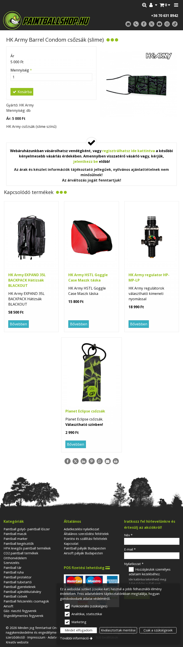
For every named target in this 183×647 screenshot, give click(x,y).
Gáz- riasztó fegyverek (20, 611)
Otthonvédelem (15, 558)
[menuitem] (164, 5)
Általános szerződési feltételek (86, 534)
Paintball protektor (17, 577)
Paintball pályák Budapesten (85, 548)
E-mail (130, 549)
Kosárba (24, 91)
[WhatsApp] (99, 461)
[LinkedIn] (83, 461)
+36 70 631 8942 (164, 15)
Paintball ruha (14, 572)
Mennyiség (21, 70)
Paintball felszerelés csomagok (26, 601)
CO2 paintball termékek (21, 553)
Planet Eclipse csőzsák (85, 411)
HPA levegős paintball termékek (27, 548)
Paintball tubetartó (18, 582)
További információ (74, 638)
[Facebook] (144, 24)
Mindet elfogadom (78, 630)
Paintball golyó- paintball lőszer (27, 529)
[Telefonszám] (136, 24)
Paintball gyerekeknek (19, 587)
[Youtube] (159, 24)
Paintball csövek (15, 596)
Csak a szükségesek (158, 630)
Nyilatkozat (133, 564)
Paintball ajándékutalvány (22, 592)
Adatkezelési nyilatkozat (81, 529)
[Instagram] (167, 24)
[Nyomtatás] (115, 461)
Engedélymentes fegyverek (23, 616)
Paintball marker (15, 539)
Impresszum (36, 637)
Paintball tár (12, 567)
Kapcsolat (71, 543)
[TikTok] (175, 24)
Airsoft (8, 606)
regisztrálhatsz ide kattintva (128, 150)
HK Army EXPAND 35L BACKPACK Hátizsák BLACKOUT (27, 280)
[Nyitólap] (50, 20)
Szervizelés (11, 563)
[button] (176, 5)
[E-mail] (128, 24)
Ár (12, 55)
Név (128, 535)
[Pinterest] (91, 461)
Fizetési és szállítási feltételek (85, 539)
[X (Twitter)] (151, 24)
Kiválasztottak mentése (118, 630)
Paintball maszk (15, 534)
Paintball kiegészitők (19, 543)
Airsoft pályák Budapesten (83, 553)
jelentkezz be (85, 161)
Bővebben (18, 324)
